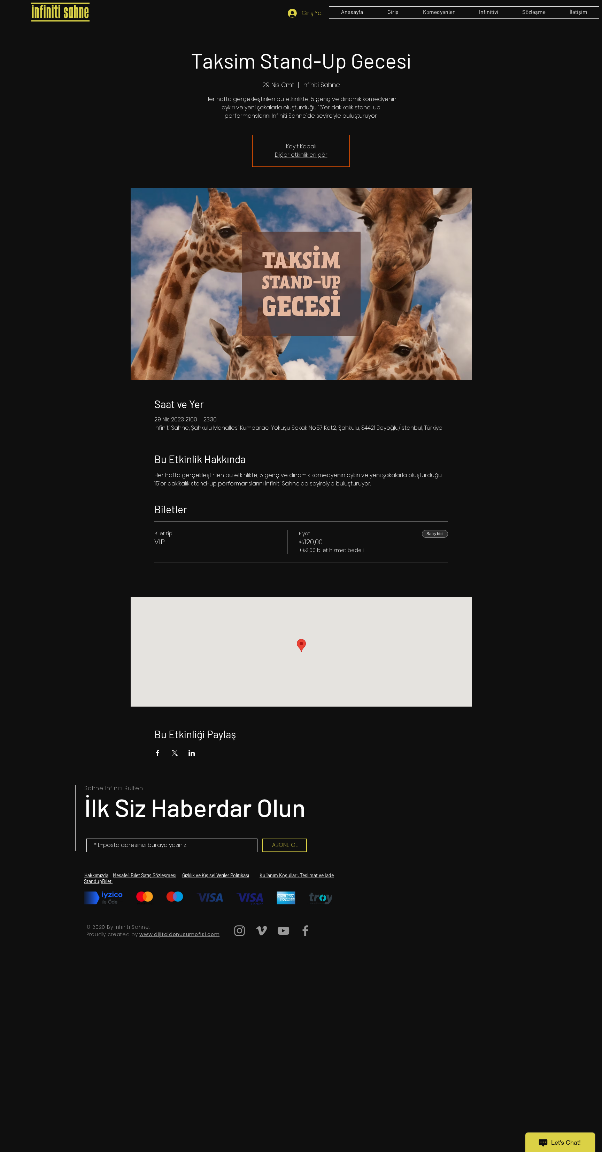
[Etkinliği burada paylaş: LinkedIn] (191, 753)
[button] (533, 12)
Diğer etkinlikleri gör (301, 155)
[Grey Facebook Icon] (305, 931)
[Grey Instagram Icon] (239, 931)
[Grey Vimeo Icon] (261, 931)
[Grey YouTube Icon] (283, 931)
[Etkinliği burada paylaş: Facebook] (157, 753)
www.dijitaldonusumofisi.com (179, 934)
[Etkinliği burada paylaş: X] (174, 753)
